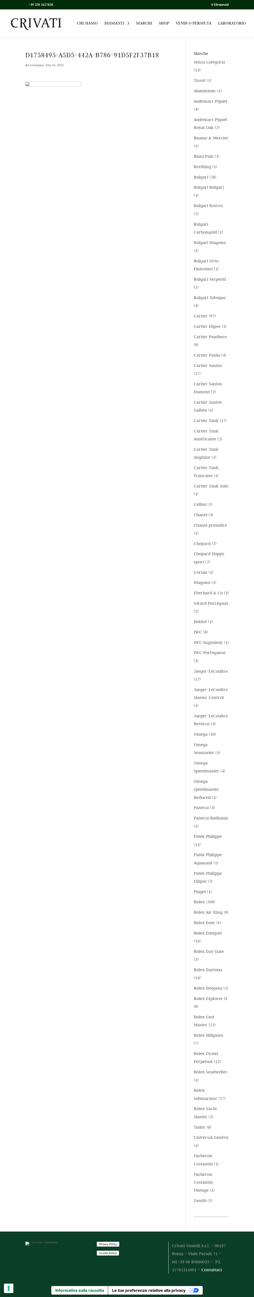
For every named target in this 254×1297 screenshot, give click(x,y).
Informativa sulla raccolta (79, 1290)
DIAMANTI (114, 24)
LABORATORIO (232, 24)
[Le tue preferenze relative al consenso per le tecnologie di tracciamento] (8, 1288)
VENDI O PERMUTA (193, 24)
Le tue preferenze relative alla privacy (149, 1290)
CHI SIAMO (87, 24)
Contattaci (211, 1269)
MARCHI (144, 24)
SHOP (164, 24)
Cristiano (37, 65)
